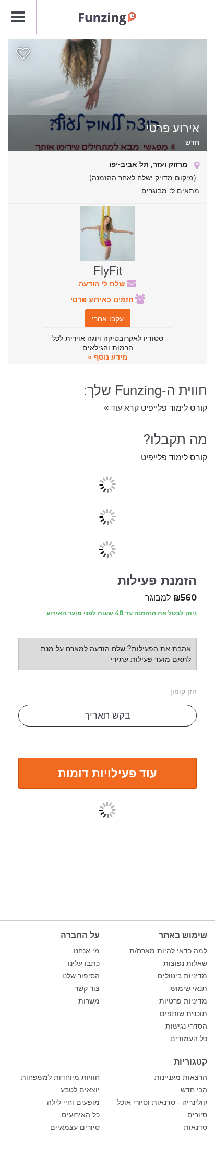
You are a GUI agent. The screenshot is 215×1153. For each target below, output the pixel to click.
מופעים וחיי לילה (73, 1102)
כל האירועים (81, 1115)
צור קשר (87, 988)
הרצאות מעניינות (180, 1077)
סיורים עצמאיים (75, 1127)
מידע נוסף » (107, 356)
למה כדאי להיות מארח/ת (168, 951)
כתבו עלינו (84, 963)
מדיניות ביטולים (182, 976)
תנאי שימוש (189, 988)
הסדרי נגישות (186, 1026)
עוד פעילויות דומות (107, 772)
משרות (89, 1001)
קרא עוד (124, 407)
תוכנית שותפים (183, 1013)
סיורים (197, 1115)
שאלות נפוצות (185, 963)
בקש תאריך (107, 715)
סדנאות (195, 1127)
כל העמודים (188, 1038)
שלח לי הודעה (103, 283)
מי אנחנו (87, 951)
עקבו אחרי (108, 318)
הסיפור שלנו (81, 976)
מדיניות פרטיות (183, 1001)
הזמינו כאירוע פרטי (102, 299)
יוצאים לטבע (80, 1090)
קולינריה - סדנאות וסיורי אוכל (162, 1102)
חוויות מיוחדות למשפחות (60, 1077)
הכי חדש (194, 1090)
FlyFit (107, 269)
